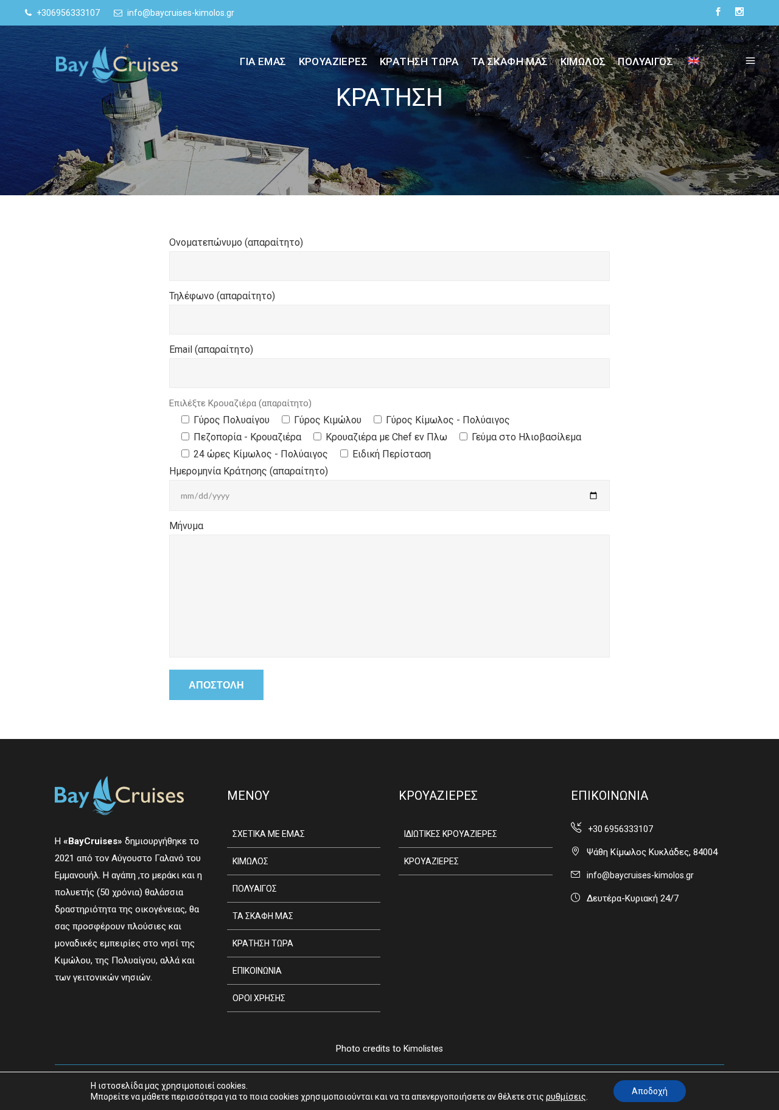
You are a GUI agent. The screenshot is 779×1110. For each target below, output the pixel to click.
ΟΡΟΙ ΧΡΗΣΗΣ (258, 998)
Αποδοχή (650, 1091)
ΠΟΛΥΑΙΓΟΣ (254, 888)
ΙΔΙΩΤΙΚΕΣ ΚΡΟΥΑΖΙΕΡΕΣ (450, 834)
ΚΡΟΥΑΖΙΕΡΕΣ (431, 861)
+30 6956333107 (620, 829)
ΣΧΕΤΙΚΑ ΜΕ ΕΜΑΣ (268, 834)
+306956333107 (67, 13)
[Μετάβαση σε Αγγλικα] (686, 61)
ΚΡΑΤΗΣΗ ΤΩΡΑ (262, 943)
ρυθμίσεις (566, 1096)
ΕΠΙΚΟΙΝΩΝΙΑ (257, 971)
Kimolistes (423, 1048)
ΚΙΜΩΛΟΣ (250, 861)
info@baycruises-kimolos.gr (179, 13)
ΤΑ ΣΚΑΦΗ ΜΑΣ (262, 916)
